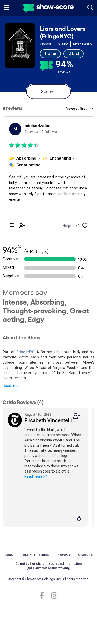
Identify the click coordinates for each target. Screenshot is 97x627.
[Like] (80, 519)
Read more (12, 386)
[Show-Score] (48, 9)
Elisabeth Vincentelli (48, 420)
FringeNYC (25, 352)
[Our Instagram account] (53, 595)
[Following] (76, 416)
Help (27, 555)
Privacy (64, 555)
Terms (43, 555)
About (9, 555)
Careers (85, 555)
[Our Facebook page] (44, 595)
